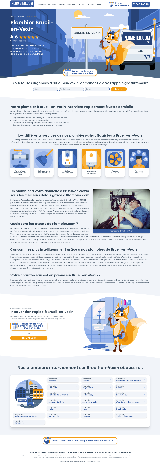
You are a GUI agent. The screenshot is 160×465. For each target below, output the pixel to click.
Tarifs (81, 4)
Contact (91, 4)
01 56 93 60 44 (29, 338)
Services (42, 4)
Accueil (13, 16)
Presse (90, 452)
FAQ (99, 4)
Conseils (52, 4)
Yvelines (21, 16)
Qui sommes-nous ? (67, 4)
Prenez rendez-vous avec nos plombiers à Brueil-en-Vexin (31, 326)
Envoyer (118, 89)
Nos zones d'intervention (119, 452)
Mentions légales (93, 461)
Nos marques (101, 452)
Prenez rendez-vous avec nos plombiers (82, 72)
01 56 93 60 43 (141, 4)
